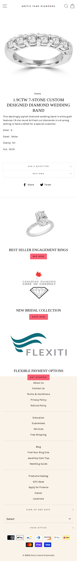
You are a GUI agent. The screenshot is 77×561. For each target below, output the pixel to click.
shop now (38, 317)
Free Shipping (38, 434)
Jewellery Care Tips (38, 458)
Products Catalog (38, 476)
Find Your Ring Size (38, 452)
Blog (38, 446)
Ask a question (38, 166)
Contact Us (38, 388)
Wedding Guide (38, 463)
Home (37, 93)
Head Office (38, 528)
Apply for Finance (39, 487)
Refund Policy (38, 405)
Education (38, 417)
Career (38, 493)
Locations (38, 498)
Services (39, 429)
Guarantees (38, 423)
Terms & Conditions (38, 394)
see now (38, 256)
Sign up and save (39, 510)
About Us (38, 382)
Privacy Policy (38, 399)
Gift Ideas (38, 481)
